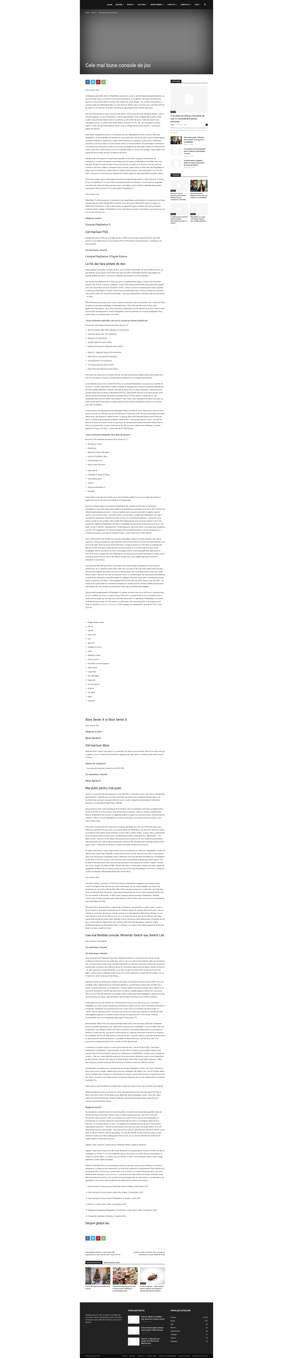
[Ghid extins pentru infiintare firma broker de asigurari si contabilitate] (176, 140)
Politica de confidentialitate (167, 1356)
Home (87, 13)
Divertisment (156, 4)
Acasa (109, 4)
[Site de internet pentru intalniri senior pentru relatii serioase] (133, 1331)
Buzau (130, 4)
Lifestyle (171, 4)
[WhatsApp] (103, 82)
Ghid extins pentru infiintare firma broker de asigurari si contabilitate (194, 139)
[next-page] (90, 1295)
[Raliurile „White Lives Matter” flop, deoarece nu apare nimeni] (133, 1320)
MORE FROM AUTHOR (112, 1263)
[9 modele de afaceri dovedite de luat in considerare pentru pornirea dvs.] (189, 99)
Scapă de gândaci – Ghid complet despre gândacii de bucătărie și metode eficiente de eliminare (151, 1288)
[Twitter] (93, 82)
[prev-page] (86, 1295)
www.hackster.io (111, 1174)
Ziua (172, 124)
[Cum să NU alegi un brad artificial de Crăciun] (97, 1275)
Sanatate (185, 4)
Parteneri (132, 1356)
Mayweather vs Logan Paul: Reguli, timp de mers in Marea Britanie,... (198, 219)
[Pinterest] (98, 82)
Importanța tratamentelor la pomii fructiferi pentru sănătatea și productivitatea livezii (124, 1288)
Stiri (197, 4)
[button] (205, 5)
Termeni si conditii (184, 1356)
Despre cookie (151, 1356)
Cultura (141, 4)
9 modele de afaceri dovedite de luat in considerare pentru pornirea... (188, 118)
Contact (124, 1356)
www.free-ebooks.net (109, 604)
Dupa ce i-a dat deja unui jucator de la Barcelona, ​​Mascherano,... (150, 1341)
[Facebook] (87, 82)
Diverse (94, 13)
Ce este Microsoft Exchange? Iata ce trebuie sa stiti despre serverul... (195, 151)
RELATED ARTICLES (94, 1263)
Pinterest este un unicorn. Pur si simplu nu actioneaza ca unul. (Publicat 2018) (149, 1253)
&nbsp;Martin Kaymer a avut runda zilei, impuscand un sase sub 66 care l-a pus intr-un (102, 1253)
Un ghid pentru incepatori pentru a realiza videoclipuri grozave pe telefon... (194, 163)
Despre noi (141, 1356)
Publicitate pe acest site (200, 1356)
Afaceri (118, 4)
